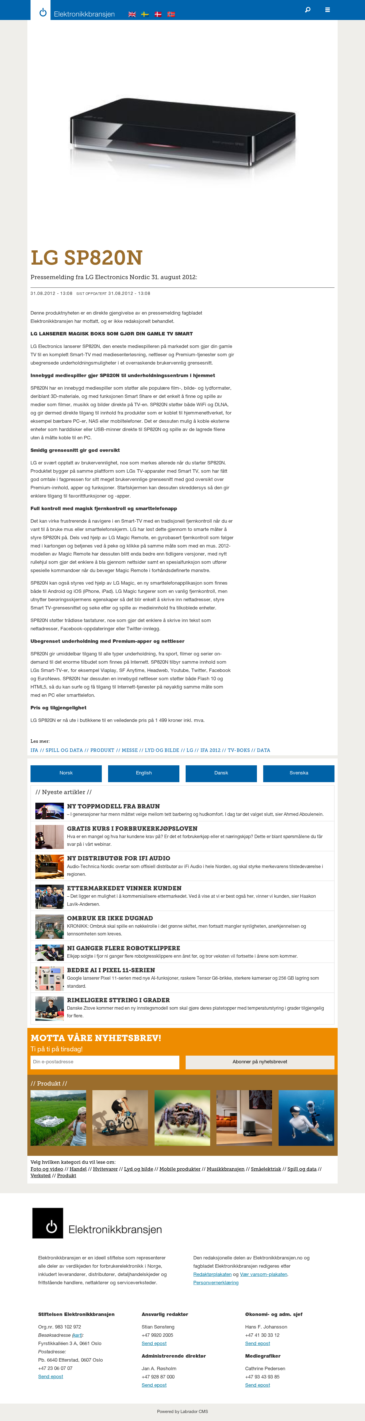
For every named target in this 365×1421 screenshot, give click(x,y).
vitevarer (107, 1169)
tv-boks (239, 750)
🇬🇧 (132, 15)
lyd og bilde (162, 750)
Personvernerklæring (216, 1283)
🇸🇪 (145, 15)
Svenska (299, 773)
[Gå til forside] (70, 10)
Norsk (66, 773)
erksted (42, 1175)
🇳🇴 (171, 15)
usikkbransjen (228, 1169)
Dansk (221, 773)
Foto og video (47, 1169)
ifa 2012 (210, 750)
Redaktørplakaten (212, 1275)
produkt (102, 750)
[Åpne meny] (328, 10)
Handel (78, 1169)
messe (130, 750)
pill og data (303, 1169)
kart (77, 1335)
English (144, 773)
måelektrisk (267, 1169)
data (264, 750)
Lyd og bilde (138, 1169)
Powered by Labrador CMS (182, 1412)
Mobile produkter (179, 1169)
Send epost (50, 1377)
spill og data (64, 750)
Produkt (66, 1175)
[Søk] (308, 10)
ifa (34, 750)
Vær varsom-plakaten (263, 1275)
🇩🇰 (158, 15)
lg (189, 750)
